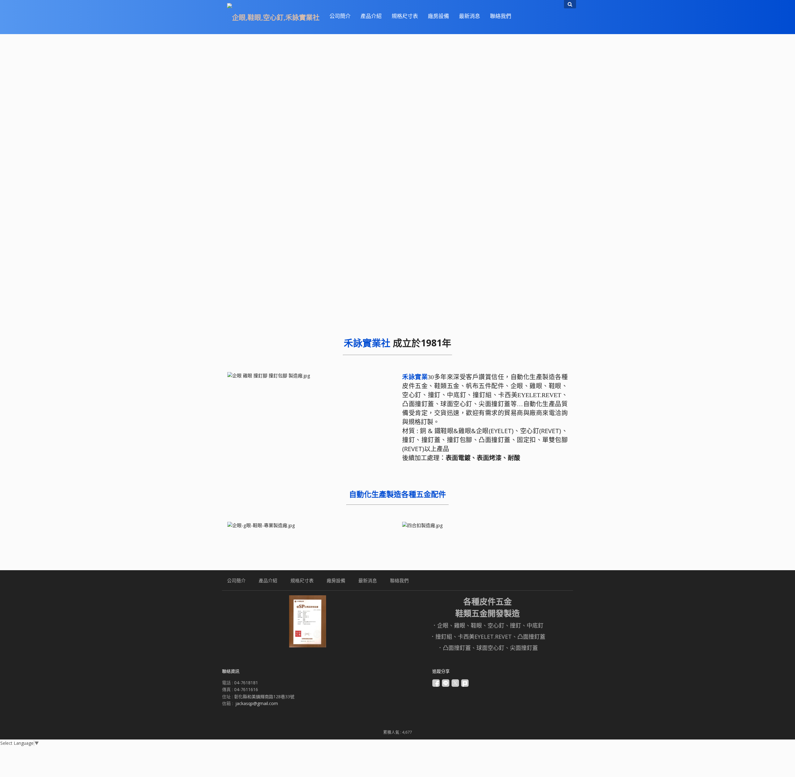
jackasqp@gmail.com (256, 703)
